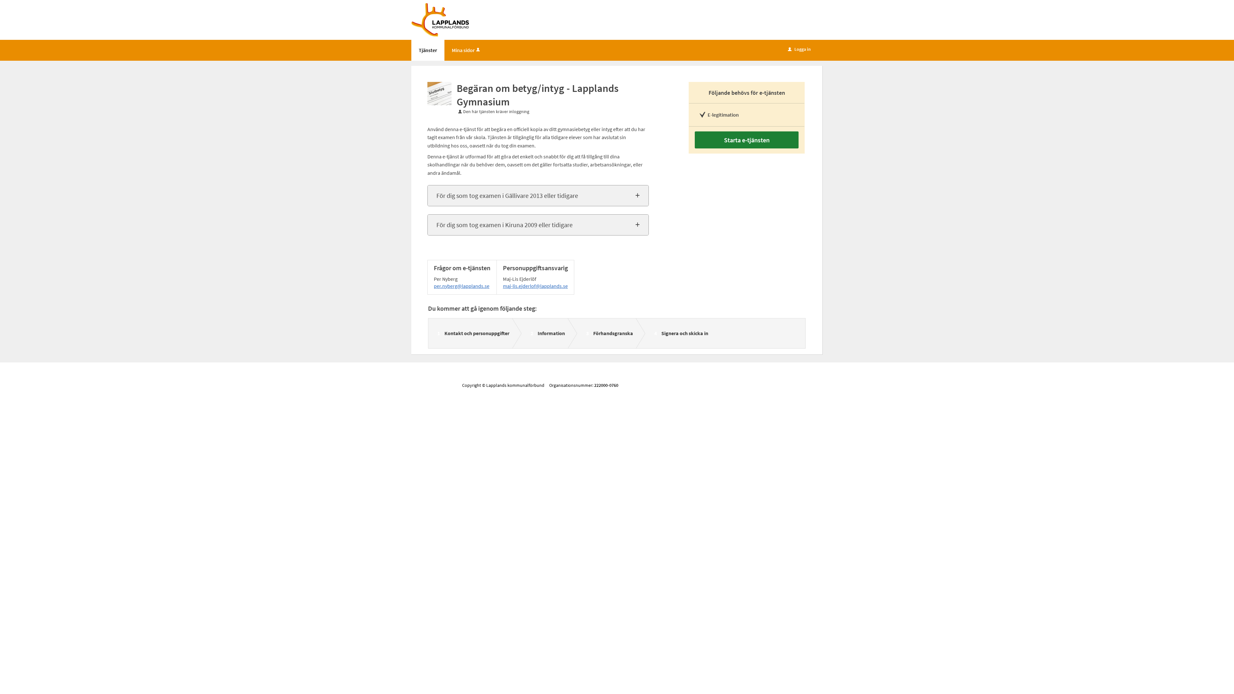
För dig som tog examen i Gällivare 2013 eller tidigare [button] (507, 195)
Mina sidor (463, 50)
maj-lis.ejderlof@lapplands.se (535, 286)
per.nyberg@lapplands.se (461, 286)
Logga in (799, 49)
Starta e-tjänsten (747, 140)
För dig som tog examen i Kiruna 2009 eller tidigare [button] (504, 225)
